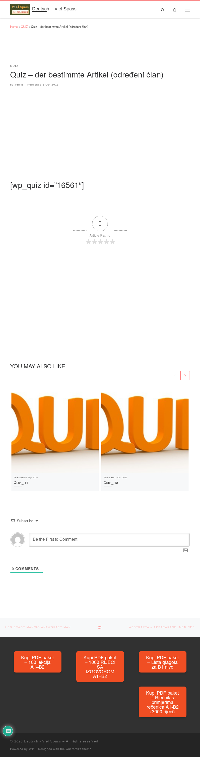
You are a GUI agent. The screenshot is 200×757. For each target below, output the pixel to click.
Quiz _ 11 (21, 482)
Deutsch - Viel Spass (42, 741)
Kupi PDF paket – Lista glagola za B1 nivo (162, 662)
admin (19, 84)
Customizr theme (78, 749)
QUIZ (24, 26)
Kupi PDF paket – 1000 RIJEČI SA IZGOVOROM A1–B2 (100, 666)
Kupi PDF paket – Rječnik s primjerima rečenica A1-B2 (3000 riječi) (162, 702)
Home (14, 26)
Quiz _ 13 (111, 482)
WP (31, 749)
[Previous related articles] (175, 375)
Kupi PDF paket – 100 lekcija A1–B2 (37, 662)
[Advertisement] (105, 49)
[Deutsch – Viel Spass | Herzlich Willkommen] (20, 8)
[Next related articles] (185, 375)
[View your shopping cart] (174, 9)
